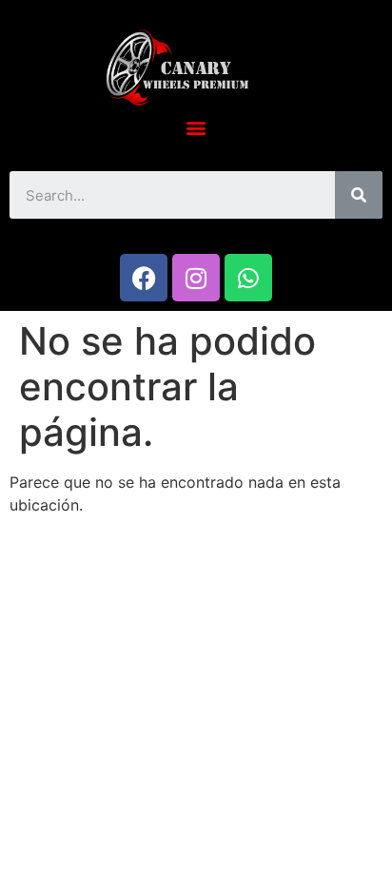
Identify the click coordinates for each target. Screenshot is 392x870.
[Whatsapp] (248, 277)
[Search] (358, 195)
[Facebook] (143, 277)
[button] (196, 127)
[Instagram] (196, 277)
